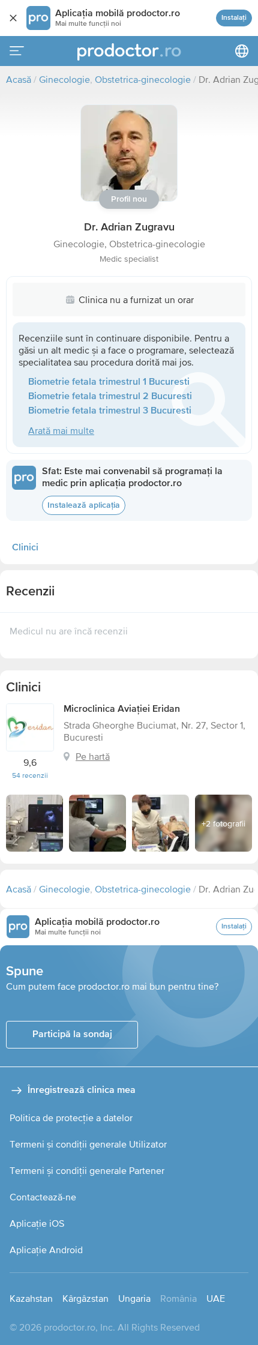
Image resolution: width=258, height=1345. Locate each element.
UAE (215, 1298)
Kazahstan (31, 1298)
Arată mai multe (61, 430)
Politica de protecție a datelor (71, 1117)
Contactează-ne (43, 1196)
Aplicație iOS (37, 1223)
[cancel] (13, 18)
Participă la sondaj (72, 1035)
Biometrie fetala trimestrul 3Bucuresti (109, 411)
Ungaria (134, 1298)
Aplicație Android (46, 1249)
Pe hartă (93, 756)
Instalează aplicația (83, 505)
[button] (129, 153)
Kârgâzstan (85, 1298)
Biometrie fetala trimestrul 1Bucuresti (109, 382)
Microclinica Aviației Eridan (122, 709)
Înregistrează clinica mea (82, 1090)
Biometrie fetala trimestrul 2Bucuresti (110, 397)
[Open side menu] (17, 51)
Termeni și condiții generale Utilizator (88, 1144)
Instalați (234, 18)
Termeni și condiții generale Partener (87, 1170)
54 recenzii (30, 775)
